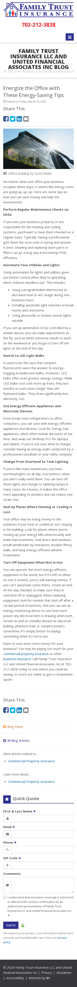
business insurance (17, 659)
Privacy (46, 972)
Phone (10, 842)
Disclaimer (64, 972)
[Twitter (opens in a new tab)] (12, 118)
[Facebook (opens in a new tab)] (6, 118)
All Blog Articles (18, 740)
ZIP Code (12, 858)
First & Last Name (19, 811)
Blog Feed (14, 726)
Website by (39, 978)
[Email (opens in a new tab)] (26, 118)
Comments (12, 873)
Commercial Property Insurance (31, 761)
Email (9, 827)
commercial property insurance (26, 654)
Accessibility (15, 978)
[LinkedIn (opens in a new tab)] (19, 118)
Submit (11, 925)
